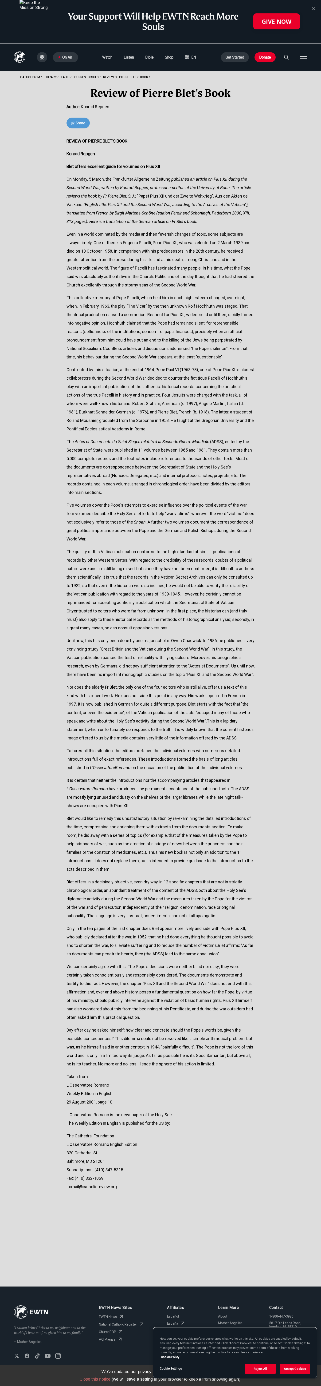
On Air (67, 57)
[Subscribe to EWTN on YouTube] (48, 1356)
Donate (265, 57)
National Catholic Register (118, 1324)
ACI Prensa (107, 1339)
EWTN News (108, 1317)
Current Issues (86, 77)
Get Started (235, 57)
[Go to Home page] (31, 1312)
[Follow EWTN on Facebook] (27, 1356)
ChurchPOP (107, 1332)
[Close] (313, 9)
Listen (129, 57)
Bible (149, 57)
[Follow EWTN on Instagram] (58, 1356)
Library (51, 77)
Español (173, 1316)
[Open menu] (303, 57)
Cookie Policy (170, 1357)
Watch (107, 57)
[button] (190, 57)
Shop (169, 57)
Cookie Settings (171, 1368)
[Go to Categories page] (42, 57)
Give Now (276, 21)
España (172, 1323)
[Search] (286, 57)
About (222, 1316)
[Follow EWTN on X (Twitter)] (17, 1356)
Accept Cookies (295, 1368)
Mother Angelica (230, 1323)
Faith (65, 77)
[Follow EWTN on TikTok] (37, 1356)
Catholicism (30, 77)
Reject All (260, 1368)
